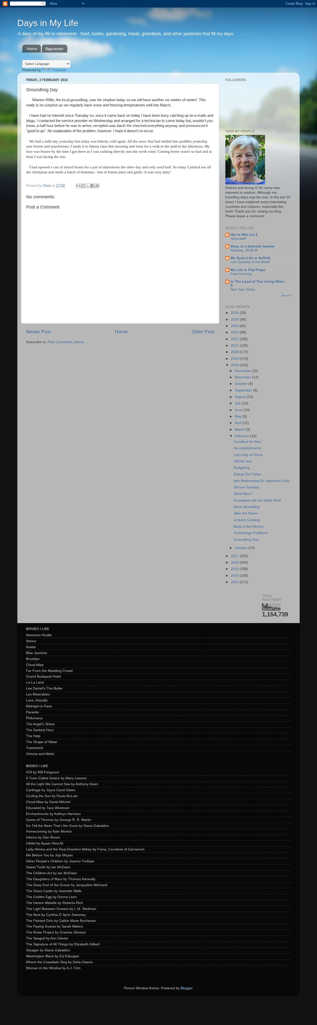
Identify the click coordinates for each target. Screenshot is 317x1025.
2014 (235, 575)
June (239, 410)
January (241, 548)
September (244, 390)
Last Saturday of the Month (250, 262)
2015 (235, 569)
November (243, 377)
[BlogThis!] (82, 185)
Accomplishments (247, 448)
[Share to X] (87, 185)
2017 (235, 556)
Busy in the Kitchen (249, 526)
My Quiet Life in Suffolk (250, 258)
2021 (235, 345)
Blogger (186, 988)
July (238, 403)
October (241, 384)
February (242, 436)
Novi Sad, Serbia (243, 289)
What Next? (243, 494)
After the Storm (246, 513)
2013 (235, 582)
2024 (235, 326)
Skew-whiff (238, 239)
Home (32, 49)
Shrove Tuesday (246, 487)
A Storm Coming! (247, 520)
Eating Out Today (247, 474)
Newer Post (38, 331)
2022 (235, 339)
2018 (235, 365)
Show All (286, 295)
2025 (235, 319)
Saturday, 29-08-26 (244, 250)
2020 (235, 352)
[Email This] (78, 185)
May (238, 416)
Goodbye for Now (247, 442)
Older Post (203, 331)
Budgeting (242, 468)
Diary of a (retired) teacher (253, 246)
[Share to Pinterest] (97, 185)
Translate (59, 70)
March (240, 429)
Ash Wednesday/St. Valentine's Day (262, 481)
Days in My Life (47, 23)
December (243, 371)
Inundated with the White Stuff (257, 500)
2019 (235, 359)
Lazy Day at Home (248, 455)
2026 (235, 313)
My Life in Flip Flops (248, 270)
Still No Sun (243, 461)
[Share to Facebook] (92, 185)
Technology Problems (251, 533)
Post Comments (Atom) (66, 342)
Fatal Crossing (241, 274)
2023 (235, 332)
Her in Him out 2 (244, 235)
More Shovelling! (247, 507)
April (239, 423)
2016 (235, 562)
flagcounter (54, 49)
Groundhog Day (246, 540)
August (241, 397)
